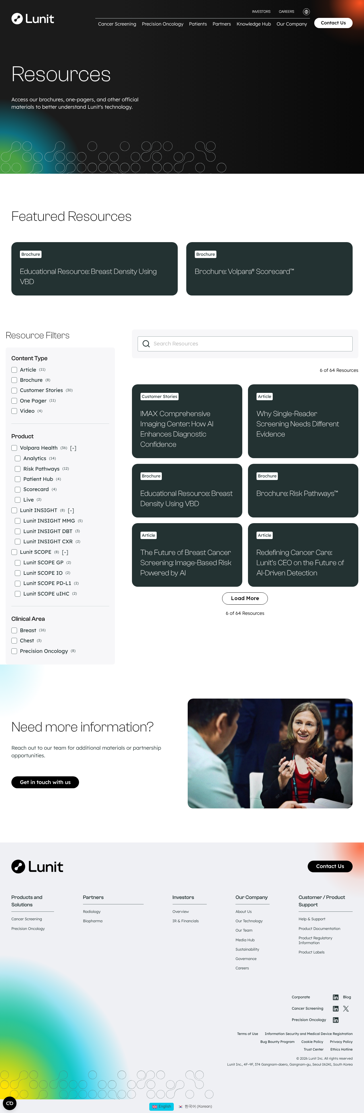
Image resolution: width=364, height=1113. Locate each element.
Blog (347, 997)
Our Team (243, 930)
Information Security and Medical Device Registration (309, 1034)
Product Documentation (319, 929)
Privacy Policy (341, 1041)
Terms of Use (247, 1034)
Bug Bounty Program (277, 1041)
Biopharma (92, 921)
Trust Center (314, 1049)
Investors (261, 12)
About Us (243, 911)
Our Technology (248, 921)
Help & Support (312, 919)
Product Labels (311, 952)
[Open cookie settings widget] (9, 1103)
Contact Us (333, 23)
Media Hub (245, 940)
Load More (245, 598)
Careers (286, 12)
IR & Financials (186, 921)
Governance (246, 959)
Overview (181, 911)
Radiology (92, 911)
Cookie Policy (312, 1041)
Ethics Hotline (341, 1049)
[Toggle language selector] (306, 11)
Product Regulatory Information (315, 940)
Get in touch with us (45, 782)
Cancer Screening (26, 919)
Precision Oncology (28, 929)
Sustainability (247, 949)
